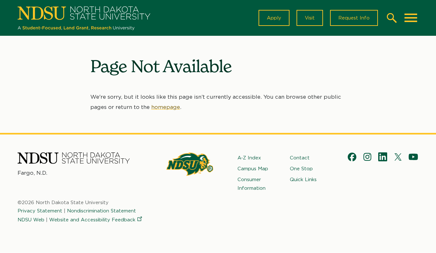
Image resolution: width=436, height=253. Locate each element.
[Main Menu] (410, 18)
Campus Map (252, 169)
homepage (165, 107)
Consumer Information (251, 184)
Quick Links (303, 179)
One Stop (301, 169)
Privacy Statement (40, 211)
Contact (300, 158)
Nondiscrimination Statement (101, 211)
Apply (274, 18)
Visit (310, 18)
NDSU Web (31, 220)
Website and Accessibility (92, 220)
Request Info (354, 18)
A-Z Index (249, 158)
